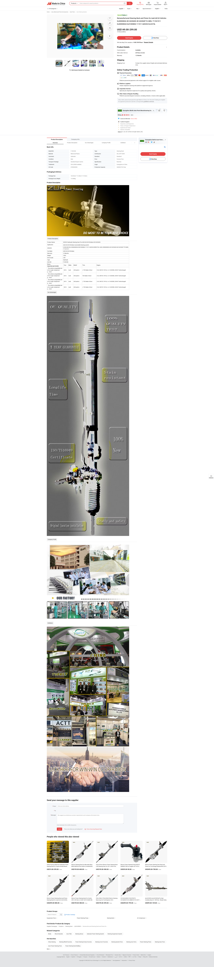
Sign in (165, 4)
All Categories (52, 8)
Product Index (136, 955)
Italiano (98, 956)
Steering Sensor (79, 934)
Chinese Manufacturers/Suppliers (87, 955)
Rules (166, 8)
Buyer (128, 8)
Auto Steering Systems (82, 12)
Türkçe (139, 956)
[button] (131, 142)
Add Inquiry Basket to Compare (80, 70)
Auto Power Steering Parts (55, 946)
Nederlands (110, 956)
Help (137, 8)
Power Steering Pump (82, 918)
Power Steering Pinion (145, 942)
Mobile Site (143, 955)
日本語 (125, 956)
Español (73, 956)
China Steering (52, 942)
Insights (149, 955)
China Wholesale (100, 955)
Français (85, 956)
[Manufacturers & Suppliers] (56, 3)
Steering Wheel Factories (65, 942)
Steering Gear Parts (160, 942)
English (68, 956)
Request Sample (148, 42)
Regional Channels (127, 955)
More (48, 949)
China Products (74, 955)
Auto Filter (69, 934)
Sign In (120, 131)
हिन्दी (129, 956)
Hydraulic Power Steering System (95, 934)
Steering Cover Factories (101, 942)
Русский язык (92, 956)
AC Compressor (141, 918)
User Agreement (116, 960)
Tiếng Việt (145, 956)
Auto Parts (72, 12)
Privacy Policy (132, 960)
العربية (116, 956)
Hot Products (66, 955)
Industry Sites (118, 955)
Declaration (124, 960)
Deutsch (104, 956)
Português (79, 956)
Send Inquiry (129, 38)
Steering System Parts (117, 942)
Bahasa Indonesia (153, 956)
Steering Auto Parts (131, 942)
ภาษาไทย (134, 956)
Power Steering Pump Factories (83, 942)
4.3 (146, 142)
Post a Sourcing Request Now (93, 829)
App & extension (147, 8)
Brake (49, 934)
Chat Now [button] (156, 38)
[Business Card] (165, 147)
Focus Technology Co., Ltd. (96, 960)
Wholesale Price (109, 955)
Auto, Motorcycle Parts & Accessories (59, 12)
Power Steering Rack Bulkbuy (73, 946)
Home (48, 12)
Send (59, 829)
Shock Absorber (59, 934)
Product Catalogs (70, 914)
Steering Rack (110, 918)
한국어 (120, 956)
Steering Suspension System (115, 934)
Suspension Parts (51, 918)
